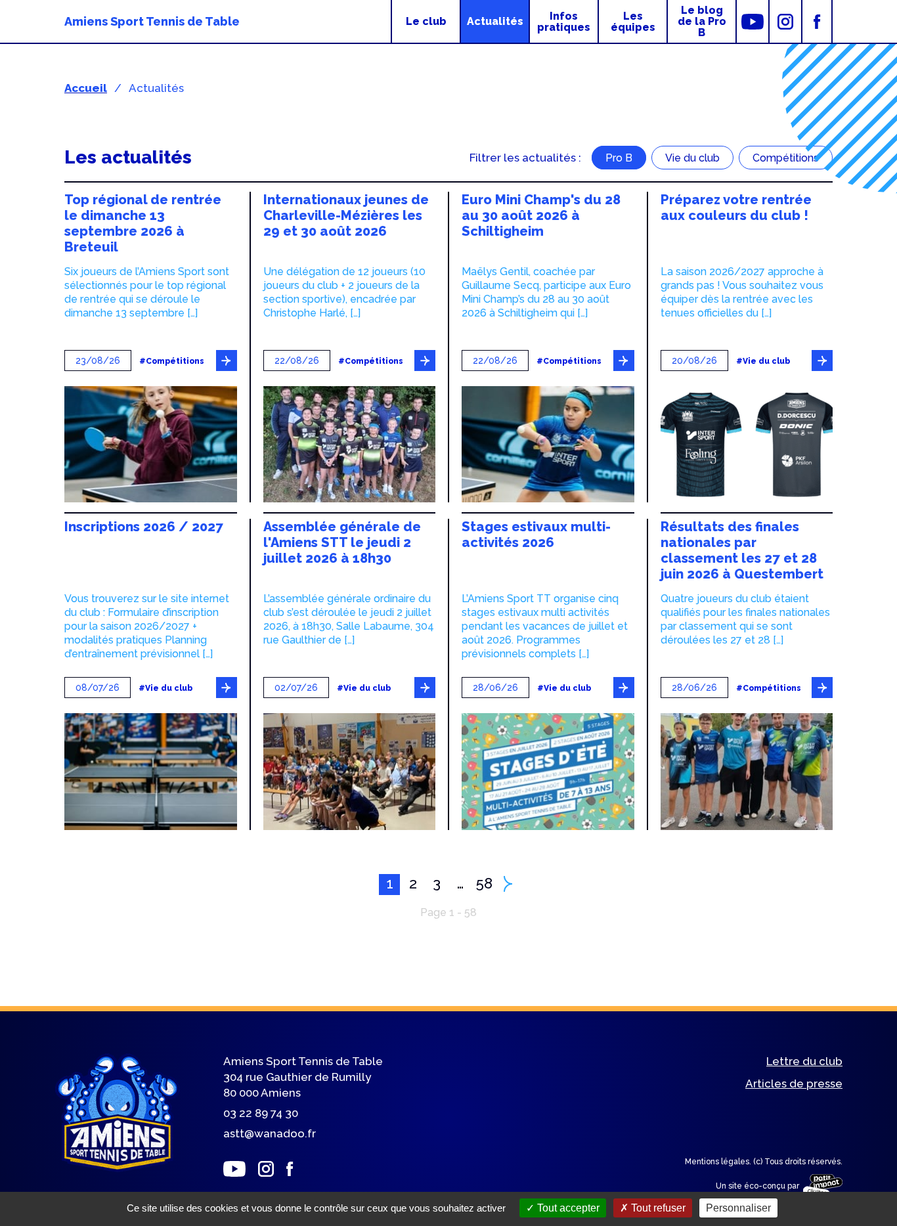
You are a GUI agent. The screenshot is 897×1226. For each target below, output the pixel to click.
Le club (426, 21)
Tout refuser (657, 1208)
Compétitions (786, 158)
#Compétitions (171, 361)
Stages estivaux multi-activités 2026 (536, 534)
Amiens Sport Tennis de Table (152, 21)
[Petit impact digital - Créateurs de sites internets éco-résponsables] (820, 1186)
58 (484, 883)
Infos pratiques (563, 21)
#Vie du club (763, 361)
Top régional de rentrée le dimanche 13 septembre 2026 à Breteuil (142, 223)
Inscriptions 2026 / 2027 (143, 527)
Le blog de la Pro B (702, 21)
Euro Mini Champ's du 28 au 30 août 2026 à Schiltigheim (541, 215)
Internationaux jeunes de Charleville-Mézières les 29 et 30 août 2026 (346, 215)
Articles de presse (793, 1083)
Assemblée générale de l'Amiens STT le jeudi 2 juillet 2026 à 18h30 (342, 542)
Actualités (495, 21)
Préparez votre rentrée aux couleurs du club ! (736, 207)
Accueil (85, 88)
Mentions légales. (719, 1161)
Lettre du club (804, 1061)
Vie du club (692, 158)
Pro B (618, 158)
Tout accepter (567, 1208)
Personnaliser (738, 1208)
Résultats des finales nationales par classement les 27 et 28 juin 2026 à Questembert (742, 550)
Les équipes (633, 21)
